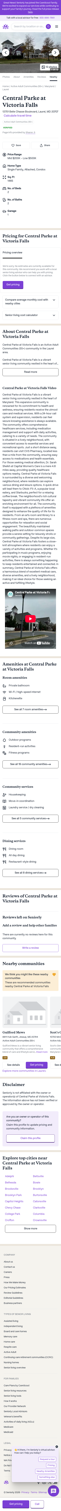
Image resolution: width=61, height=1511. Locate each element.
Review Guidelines (13, 1293)
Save (18, 145)
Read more (30, 372)
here (30, 12)
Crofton (9, 1220)
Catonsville (39, 1201)
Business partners (13, 1303)
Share (47, 145)
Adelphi (9, 1176)
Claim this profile (30, 1138)
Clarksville (39, 1208)
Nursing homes (11, 1362)
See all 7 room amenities (28, 709)
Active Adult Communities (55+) (18, 122)
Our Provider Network (15, 1406)
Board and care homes (15, 1331)
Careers (8, 1272)
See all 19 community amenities (28, 764)
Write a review (30, 948)
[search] (49, 26)
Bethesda (10, 1183)
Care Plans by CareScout (16, 1386)
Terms (34, 1492)
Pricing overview (12, 252)
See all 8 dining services (29, 873)
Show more (30, 1229)
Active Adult (10, 1352)
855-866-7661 (47, 18)
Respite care (10, 1347)
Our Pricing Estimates (15, 1288)
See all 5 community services (29, 818)
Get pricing (13, 284)
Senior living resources (15, 1391)
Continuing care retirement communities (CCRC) (28, 1357)
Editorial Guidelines (13, 1298)
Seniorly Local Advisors (15, 1411)
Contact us (9, 1267)
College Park (12, 1214)
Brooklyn (38, 1189)
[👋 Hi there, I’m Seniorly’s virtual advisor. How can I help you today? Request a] (53, 1491)
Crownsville (40, 1220)
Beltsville (38, 1176)
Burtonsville (40, 1195)
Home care (9, 1342)
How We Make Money (15, 1282)
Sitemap (42, 1492)
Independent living (13, 1326)
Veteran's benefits (13, 1417)
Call (37, 1504)
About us (8, 1262)
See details (13, 1065)
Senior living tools (12, 1396)
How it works (10, 1401)
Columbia (38, 1214)
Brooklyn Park (13, 1195)
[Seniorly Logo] (6, 26)
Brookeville (11, 1189)
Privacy (25, 1492)
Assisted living (11, 1321)
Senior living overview (15, 1368)
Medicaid (8, 1432)
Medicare (8, 1427)
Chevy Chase (12, 1208)
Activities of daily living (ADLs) (19, 1422)
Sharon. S (30, 132)
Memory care (10, 1337)
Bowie (36, 1183)
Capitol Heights (14, 1201)
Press (7, 1277)
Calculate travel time (17, 116)
